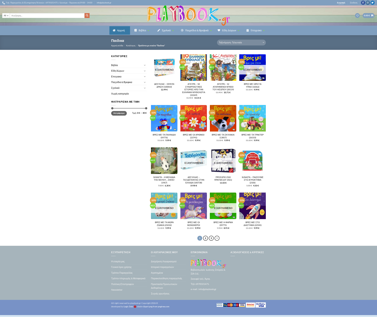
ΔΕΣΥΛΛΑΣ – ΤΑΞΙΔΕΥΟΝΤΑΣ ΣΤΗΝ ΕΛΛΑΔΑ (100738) (193, 180)
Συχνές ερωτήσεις (160, 293)
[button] (104, 2)
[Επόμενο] (217, 238)
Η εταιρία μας (118, 261)
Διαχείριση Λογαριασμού (164, 261)
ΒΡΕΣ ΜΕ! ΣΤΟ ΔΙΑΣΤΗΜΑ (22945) (253, 223)
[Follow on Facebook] (363, 3)
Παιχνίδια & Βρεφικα (121, 82)
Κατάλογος (130, 45)
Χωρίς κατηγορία (120, 93)
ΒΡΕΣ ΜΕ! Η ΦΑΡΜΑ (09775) (223, 223)
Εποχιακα (116, 76)
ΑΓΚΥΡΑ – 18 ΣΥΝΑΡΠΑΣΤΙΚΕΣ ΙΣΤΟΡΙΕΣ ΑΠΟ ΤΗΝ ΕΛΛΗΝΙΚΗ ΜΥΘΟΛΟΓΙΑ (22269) (193, 89)
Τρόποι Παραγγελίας (122, 272)
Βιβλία (114, 65)
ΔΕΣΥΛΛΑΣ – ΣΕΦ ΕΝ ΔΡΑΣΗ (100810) (164, 85)
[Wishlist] (357, 15)
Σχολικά (115, 87)
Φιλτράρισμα (118, 113)
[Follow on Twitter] (372, 3)
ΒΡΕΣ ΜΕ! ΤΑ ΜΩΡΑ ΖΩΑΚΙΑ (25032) (164, 223)
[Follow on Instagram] (368, 3)
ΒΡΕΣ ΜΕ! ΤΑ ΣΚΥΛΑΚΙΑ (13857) (223, 136)
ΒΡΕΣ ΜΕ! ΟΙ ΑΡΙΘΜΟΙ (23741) (193, 136)
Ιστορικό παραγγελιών (162, 267)
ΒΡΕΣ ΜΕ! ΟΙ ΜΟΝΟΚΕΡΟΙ (193, 223)
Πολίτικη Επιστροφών (122, 284)
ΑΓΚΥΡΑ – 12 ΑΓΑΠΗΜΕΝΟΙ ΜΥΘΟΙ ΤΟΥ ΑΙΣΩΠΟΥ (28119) (223, 87)
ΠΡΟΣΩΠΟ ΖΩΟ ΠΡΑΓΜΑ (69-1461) (223, 178)
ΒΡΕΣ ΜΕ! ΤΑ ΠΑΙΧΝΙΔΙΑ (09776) (164, 136)
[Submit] (87, 15)
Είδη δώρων (117, 70)
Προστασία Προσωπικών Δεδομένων (164, 286)
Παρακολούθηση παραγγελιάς (166, 278)
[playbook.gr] (188, 15)
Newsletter (117, 289)
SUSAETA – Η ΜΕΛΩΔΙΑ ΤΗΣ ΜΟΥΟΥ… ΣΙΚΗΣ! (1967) (164, 180)
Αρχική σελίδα (117, 45)
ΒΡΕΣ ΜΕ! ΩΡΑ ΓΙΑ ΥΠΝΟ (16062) (252, 85)
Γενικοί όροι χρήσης (121, 267)
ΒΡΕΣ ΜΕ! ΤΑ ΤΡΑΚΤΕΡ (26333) (253, 136)
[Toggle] (145, 65)
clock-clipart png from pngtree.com (153, 306)
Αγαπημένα (157, 272)
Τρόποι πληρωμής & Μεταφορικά (128, 278)
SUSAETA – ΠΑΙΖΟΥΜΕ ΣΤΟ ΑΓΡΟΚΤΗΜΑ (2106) (252, 180)
